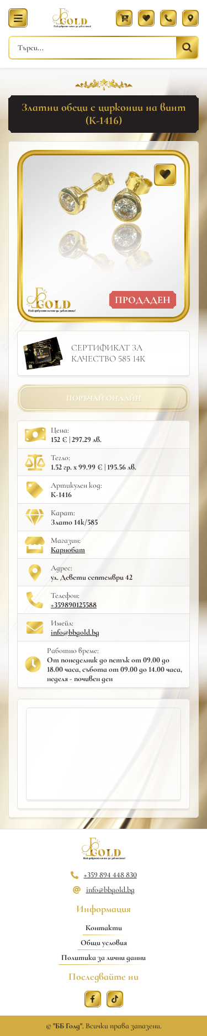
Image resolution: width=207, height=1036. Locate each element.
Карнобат (68, 549)
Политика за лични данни (103, 957)
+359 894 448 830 (110, 874)
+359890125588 (74, 604)
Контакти (104, 927)
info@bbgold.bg (75, 632)
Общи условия (104, 942)
